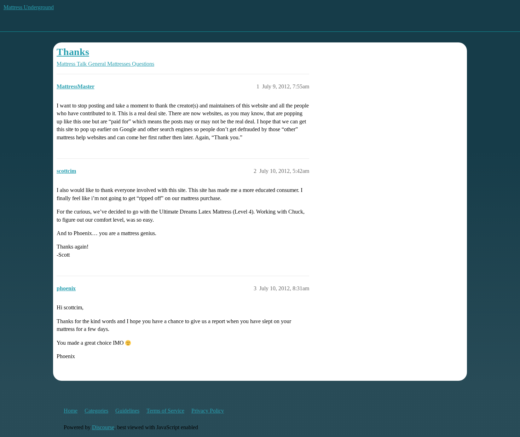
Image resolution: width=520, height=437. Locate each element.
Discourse (103, 427)
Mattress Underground (29, 7)
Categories (96, 411)
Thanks (73, 51)
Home (70, 411)
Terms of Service (165, 411)
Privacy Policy (207, 411)
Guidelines (127, 411)
